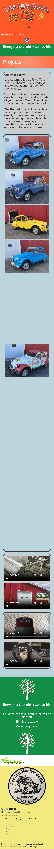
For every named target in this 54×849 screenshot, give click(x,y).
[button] (29, 27)
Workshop (10, 827)
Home (8, 824)
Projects (9, 829)
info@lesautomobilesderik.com (17, 812)
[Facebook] (27, 40)
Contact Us (10, 836)
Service (9, 831)
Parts (8, 834)
